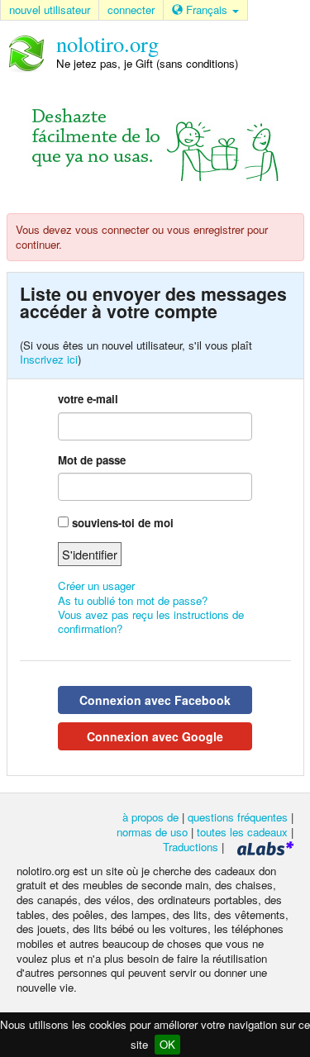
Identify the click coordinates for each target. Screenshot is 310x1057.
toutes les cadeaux (242, 832)
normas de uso (152, 832)
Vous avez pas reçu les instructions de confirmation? (151, 621)
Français (207, 9)
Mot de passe (92, 460)
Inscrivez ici (49, 359)
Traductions (190, 847)
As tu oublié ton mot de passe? (132, 600)
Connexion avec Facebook (155, 700)
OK (167, 1044)
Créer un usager (96, 585)
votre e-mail (88, 399)
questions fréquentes (238, 817)
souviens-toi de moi (123, 523)
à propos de (150, 817)
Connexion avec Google (155, 736)
